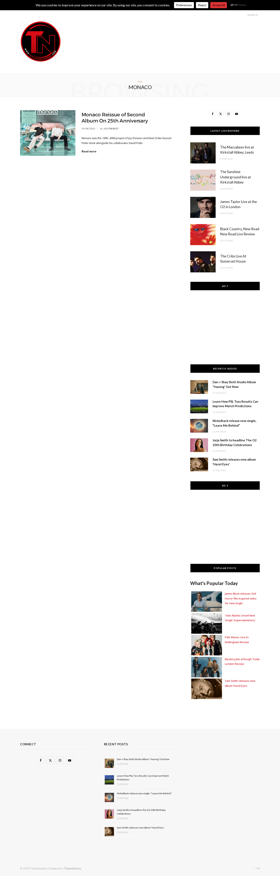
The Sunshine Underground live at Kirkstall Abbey (235, 177)
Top (258, 868)
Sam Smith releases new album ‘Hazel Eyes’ (140, 827)
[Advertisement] (185, 30)
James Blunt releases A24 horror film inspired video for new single (240, 598)
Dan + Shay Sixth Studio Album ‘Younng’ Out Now (143, 759)
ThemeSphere (72, 868)
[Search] (243, 15)
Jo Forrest (111, 128)
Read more (89, 151)
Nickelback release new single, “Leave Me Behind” (144, 793)
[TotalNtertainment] (40, 41)
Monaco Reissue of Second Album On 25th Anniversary (115, 118)
